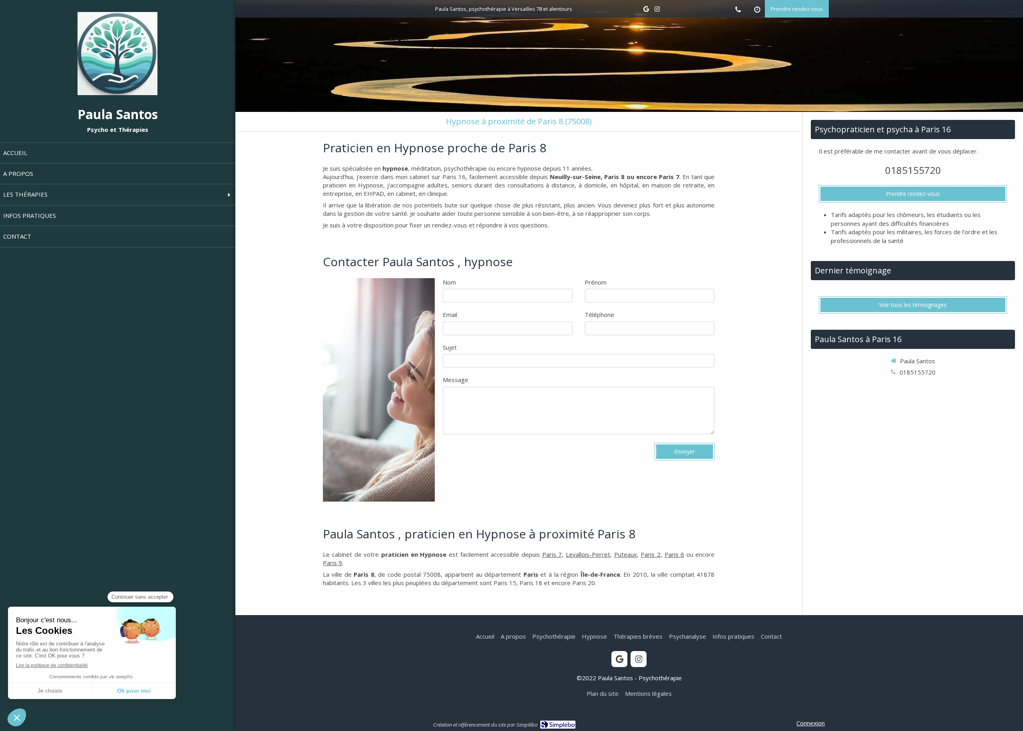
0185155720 (913, 170)
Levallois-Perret (588, 554)
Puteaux (625, 554)
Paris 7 (552, 554)
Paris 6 (675, 554)
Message (455, 380)
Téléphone (599, 315)
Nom (449, 282)
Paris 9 (332, 563)
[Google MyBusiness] (646, 10)
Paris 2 (651, 554)
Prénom (596, 282)
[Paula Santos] (117, 93)
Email (450, 315)
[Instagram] (657, 10)
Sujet (450, 347)
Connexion (810, 723)
